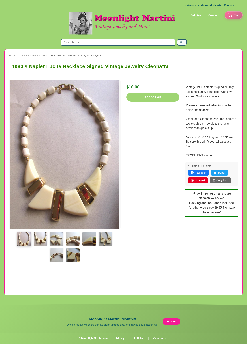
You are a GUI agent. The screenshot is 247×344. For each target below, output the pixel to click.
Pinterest (200, 180)
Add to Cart (153, 97)
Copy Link (222, 180)
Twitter (221, 172)
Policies (196, 15)
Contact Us (160, 338)
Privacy (120, 338)
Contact (213, 15)
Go (182, 42)
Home (12, 55)
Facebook (200, 172)
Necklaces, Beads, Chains (33, 55)
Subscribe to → (211, 4)
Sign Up (171, 321)
